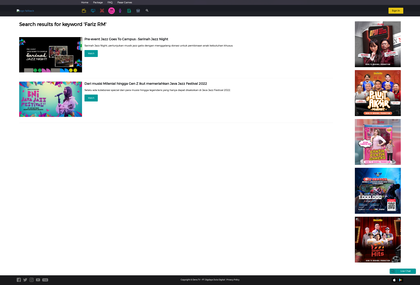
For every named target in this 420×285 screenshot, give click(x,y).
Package (98, 2)
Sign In (396, 10)
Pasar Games (124, 2)
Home (84, 2)
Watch (91, 53)
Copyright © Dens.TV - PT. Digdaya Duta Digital (203, 279)
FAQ (110, 2)
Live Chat (405, 271)
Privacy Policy (232, 279)
